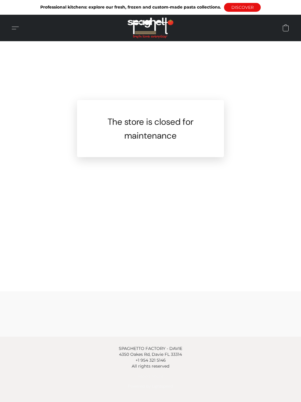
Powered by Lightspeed (150, 386)
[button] (242, 7)
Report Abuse (150, 376)
